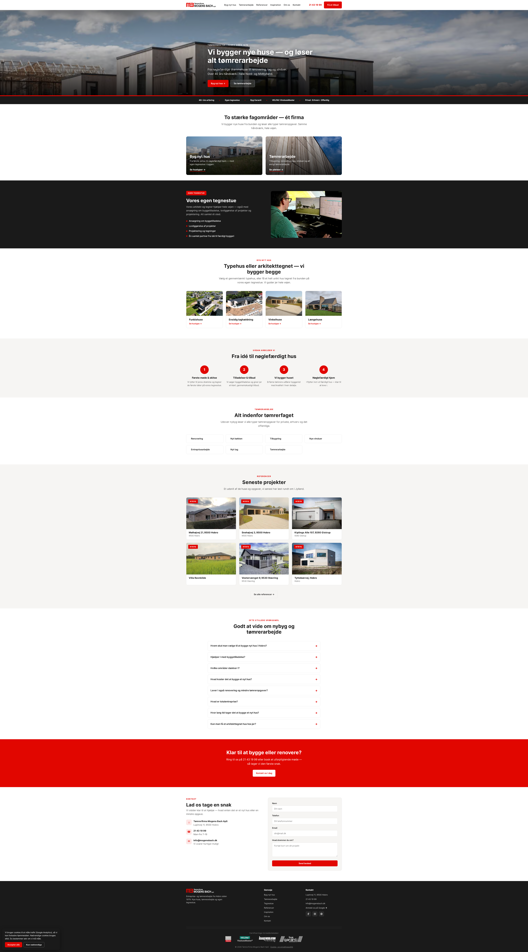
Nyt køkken (236, 438)
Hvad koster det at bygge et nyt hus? (231, 679)
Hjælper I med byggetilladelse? (228, 657)
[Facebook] (308, 914)
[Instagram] (314, 914)
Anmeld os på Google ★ (316, 908)
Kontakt (296, 5)
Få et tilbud (333, 5)
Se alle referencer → (264, 594)
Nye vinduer (315, 438)
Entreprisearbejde (200, 449)
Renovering (197, 438)
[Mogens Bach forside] (201, 5)
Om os (287, 5)
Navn (274, 803)
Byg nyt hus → (218, 83)
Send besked (305, 863)
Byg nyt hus (230, 5)
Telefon (275, 815)
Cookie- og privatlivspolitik (281, 947)
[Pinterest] (321, 914)
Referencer (262, 5)
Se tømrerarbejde (242, 83)
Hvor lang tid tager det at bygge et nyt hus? (235, 712)
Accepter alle (13, 945)
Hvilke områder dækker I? (225, 668)
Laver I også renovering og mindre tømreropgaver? (239, 690)
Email (274, 828)
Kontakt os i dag (264, 773)
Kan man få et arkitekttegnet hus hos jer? (233, 724)
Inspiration (275, 5)
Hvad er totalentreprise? (224, 701)
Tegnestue (268, 903)
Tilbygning (275, 438)
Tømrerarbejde (246, 5)
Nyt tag (234, 449)
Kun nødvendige (34, 945)
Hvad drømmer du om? (283, 840)
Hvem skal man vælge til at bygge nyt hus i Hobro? (239, 645)
